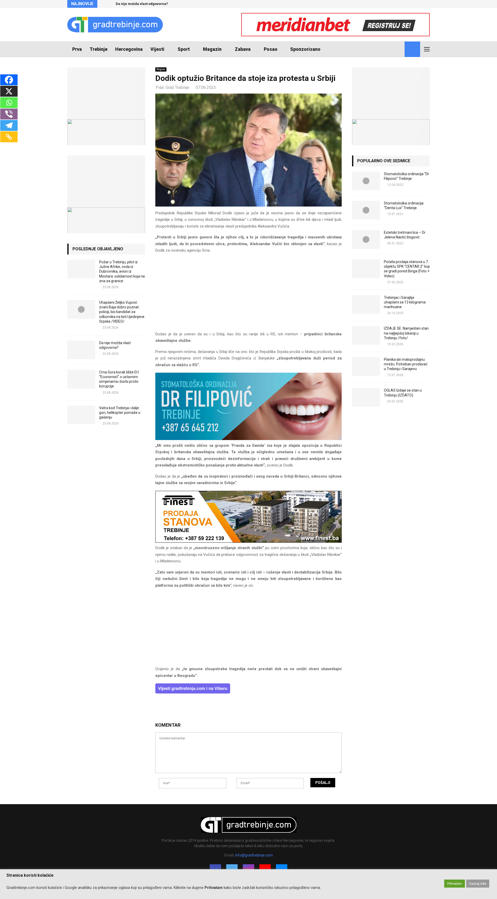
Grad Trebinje (177, 87)
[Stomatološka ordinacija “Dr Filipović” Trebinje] (366, 181)
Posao (270, 49)
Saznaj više (477, 884)
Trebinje (98, 49)
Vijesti (157, 49)
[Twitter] (382, 49)
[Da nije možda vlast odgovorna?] (81, 350)
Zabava (243, 49)
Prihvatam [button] (454, 884)
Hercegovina (129, 49)
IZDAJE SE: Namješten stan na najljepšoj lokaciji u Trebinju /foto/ (406, 333)
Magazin (212, 49)
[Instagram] (388, 49)
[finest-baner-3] (248, 541)
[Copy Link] (9, 137)
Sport (184, 49)
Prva (77, 49)
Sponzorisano (305, 49)
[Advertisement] (248, 294)
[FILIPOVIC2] (248, 438)
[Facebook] (376, 49)
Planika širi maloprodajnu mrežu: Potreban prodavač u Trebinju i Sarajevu (405, 364)
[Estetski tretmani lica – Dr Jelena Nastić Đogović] (366, 239)
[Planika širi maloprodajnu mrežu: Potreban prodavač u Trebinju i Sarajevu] (366, 366)
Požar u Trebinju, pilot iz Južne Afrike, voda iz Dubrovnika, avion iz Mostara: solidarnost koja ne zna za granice (122, 271)
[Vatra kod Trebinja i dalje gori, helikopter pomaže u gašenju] (81, 415)
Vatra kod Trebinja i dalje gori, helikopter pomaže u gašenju (119, 412)
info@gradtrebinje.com (254, 855)
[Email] (399, 49)
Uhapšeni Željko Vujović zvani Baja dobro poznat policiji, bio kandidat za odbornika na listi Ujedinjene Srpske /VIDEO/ (121, 311)
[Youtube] (393, 49)
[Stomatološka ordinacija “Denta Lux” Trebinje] (366, 210)
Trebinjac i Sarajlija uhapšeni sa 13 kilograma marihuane (405, 302)
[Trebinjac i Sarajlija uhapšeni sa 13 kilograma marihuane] (366, 304)
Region (161, 69)
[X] (9, 91)
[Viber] (9, 114)
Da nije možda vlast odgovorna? (142, 4)
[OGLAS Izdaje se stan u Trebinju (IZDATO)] (366, 397)
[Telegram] (9, 125)
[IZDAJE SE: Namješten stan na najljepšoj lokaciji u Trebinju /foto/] (366, 335)
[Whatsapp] (9, 102)
